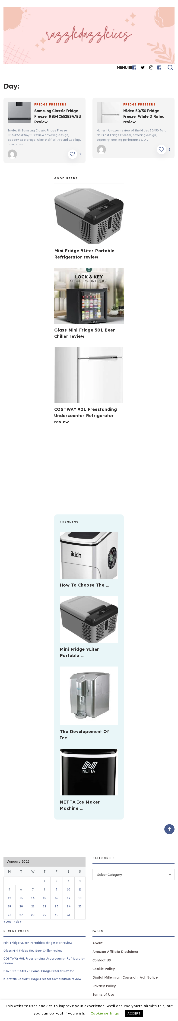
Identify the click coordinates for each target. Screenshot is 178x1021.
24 (68, 906)
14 (33, 898)
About (97, 943)
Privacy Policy (104, 986)
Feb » (18, 921)
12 (9, 898)
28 (33, 915)
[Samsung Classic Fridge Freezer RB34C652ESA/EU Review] (19, 113)
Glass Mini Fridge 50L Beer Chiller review (32, 950)
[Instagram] (151, 67)
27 (21, 915)
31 (68, 915)
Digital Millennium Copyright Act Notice (125, 977)
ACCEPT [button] (133, 1013)
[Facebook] (134, 67)
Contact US (101, 960)
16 (56, 898)
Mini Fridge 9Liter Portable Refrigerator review (37, 942)
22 (44, 906)
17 (68, 898)
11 (80, 889)
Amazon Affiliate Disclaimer (115, 952)
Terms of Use (103, 994)
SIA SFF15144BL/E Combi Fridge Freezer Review (38, 971)
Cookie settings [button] (105, 1013)
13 (21, 898)
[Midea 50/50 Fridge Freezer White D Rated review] (108, 113)
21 (33, 906)
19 (9, 906)
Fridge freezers (50, 104)
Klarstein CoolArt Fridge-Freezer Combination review (42, 979)
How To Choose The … (84, 585)
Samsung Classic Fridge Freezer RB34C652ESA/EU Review (57, 116)
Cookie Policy (103, 969)
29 (44, 915)
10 (68, 889)
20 (21, 906)
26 (9, 915)
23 (56, 906)
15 (44, 898)
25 (80, 906)
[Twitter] (142, 67)
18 (80, 898)
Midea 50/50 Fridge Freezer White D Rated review (144, 116)
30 (57, 915)
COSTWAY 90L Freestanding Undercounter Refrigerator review (85, 415)
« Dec (7, 921)
